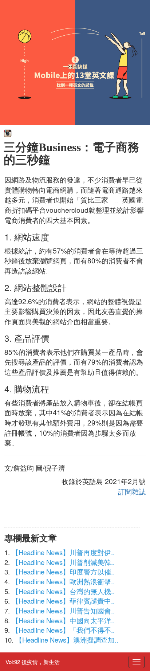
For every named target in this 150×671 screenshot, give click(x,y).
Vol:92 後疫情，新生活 (32, 662)
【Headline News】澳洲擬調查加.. (66, 639)
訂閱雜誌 (132, 491)
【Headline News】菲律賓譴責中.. (63, 600)
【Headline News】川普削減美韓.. (63, 562)
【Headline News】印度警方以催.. (63, 571)
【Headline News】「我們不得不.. (63, 630)
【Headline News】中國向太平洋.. (63, 620)
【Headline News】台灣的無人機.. (63, 591)
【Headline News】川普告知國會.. (63, 610)
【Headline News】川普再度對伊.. (63, 552)
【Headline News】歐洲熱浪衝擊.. (63, 581)
